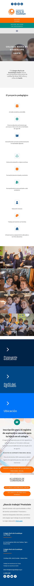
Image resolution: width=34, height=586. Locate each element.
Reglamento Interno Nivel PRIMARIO (17, 493)
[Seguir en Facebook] (12, 4)
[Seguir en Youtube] (18, 4)
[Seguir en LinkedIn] (21, 4)
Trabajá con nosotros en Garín (10, 565)
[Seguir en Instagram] (15, 4)
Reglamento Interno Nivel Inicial (17, 487)
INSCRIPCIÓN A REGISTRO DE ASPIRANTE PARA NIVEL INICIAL (17, 469)
